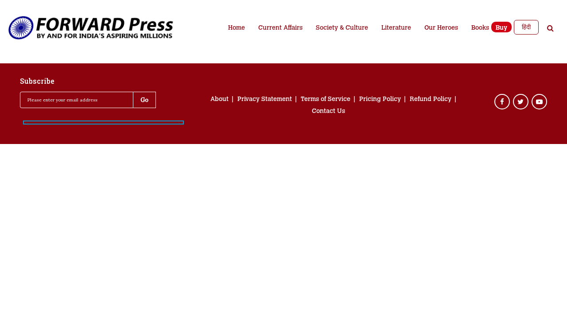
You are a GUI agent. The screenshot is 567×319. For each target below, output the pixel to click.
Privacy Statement (264, 100)
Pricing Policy (380, 100)
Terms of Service (325, 100)
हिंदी (526, 27)
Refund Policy (430, 100)
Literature (396, 28)
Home (236, 28)
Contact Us (328, 112)
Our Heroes (441, 28)
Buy (501, 28)
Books (480, 28)
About (219, 100)
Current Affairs (280, 28)
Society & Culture (342, 28)
